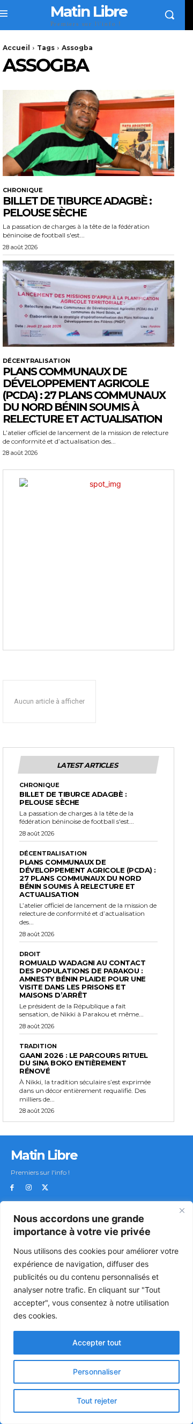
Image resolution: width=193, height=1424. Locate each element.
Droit (30, 954)
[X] (45, 1188)
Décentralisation (36, 360)
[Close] (181, 1210)
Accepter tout (96, 1342)
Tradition (38, 1046)
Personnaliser (97, 1371)
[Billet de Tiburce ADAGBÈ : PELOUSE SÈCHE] (88, 133)
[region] (96, 1312)
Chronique (23, 190)
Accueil (16, 48)
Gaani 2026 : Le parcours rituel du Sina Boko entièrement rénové (83, 1063)
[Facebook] (12, 1188)
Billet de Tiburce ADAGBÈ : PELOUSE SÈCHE (77, 206)
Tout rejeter (97, 1400)
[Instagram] (28, 1188)
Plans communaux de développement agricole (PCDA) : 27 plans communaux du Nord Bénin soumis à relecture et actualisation (84, 395)
